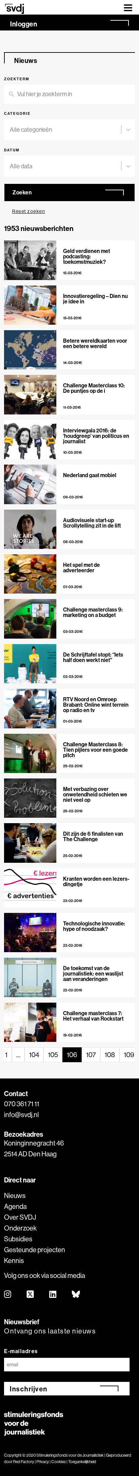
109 (129, 1054)
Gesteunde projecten (34, 1249)
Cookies (58, 1461)
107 (91, 1054)
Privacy (42, 1461)
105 (53, 1054)
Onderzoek (20, 1228)
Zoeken (22, 192)
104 (34, 1054)
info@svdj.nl (21, 1114)
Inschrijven (29, 1389)
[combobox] (65, 129)
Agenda (15, 1206)
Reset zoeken (28, 211)
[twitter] (30, 1294)
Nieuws (15, 1195)
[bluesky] (76, 1294)
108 (110, 1054)
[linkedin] (53, 1294)
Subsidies (18, 1239)
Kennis (14, 1260)
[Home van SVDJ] (14, 8)
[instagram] (8, 1294)
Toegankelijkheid (82, 1461)
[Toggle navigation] (128, 7)
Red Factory (23, 1461)
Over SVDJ (20, 1217)
